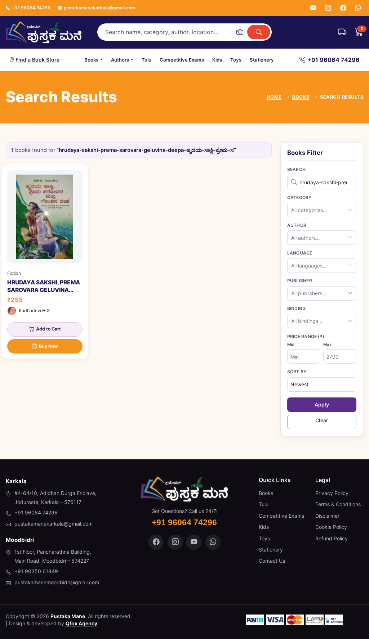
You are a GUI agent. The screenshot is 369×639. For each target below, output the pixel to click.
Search (296, 169)
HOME (274, 97)
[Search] (258, 32)
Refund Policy (331, 538)
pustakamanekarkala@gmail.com (99, 7)
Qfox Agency (81, 623)
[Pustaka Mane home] (43, 32)
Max (327, 344)
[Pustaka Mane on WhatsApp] (213, 542)
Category (299, 197)
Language (299, 253)
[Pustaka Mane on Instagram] (175, 542)
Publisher (299, 280)
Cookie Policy (331, 527)
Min (290, 344)
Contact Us (272, 561)
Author (296, 225)
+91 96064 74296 (31, 7)
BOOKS (301, 97)
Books (266, 493)
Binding (296, 308)
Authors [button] (120, 60)
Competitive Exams (182, 60)
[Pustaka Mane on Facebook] (156, 542)
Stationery (262, 60)
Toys (235, 60)
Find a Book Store (37, 60)
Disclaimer (327, 516)
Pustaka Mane (67, 616)
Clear (321, 420)
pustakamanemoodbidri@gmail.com (56, 582)
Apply (322, 404)
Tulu (146, 60)
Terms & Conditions (338, 504)
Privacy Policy (331, 493)
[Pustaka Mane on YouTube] (193, 542)
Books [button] (91, 60)
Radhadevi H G (34, 310)
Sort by (297, 371)
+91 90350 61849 (36, 571)
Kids (217, 60)
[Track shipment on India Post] (342, 32)
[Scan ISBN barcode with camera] (240, 32)
